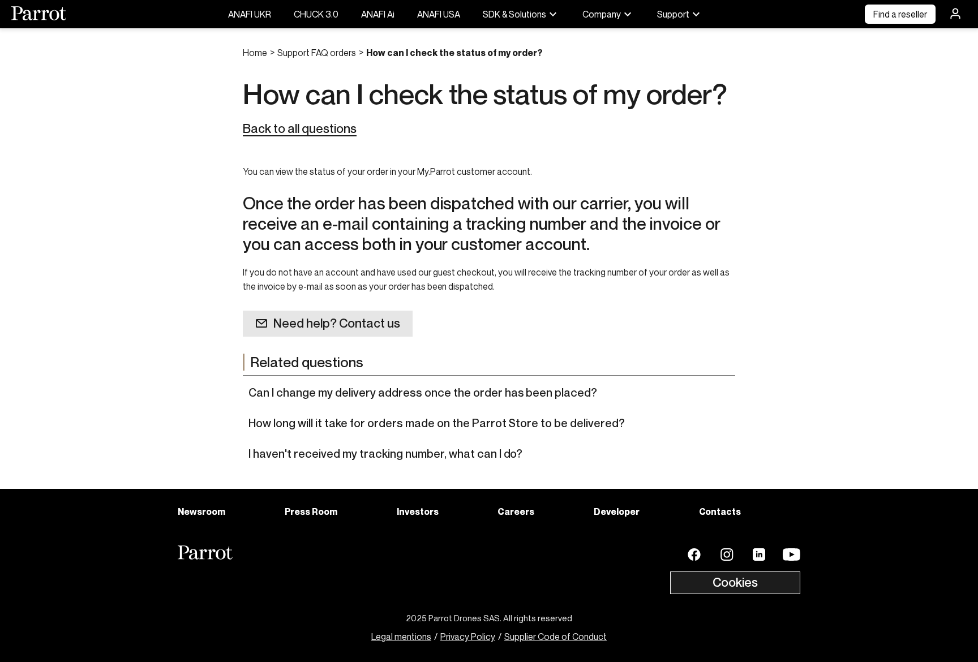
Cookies (735, 582)
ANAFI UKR (249, 14)
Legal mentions (401, 636)
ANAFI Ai (377, 14)
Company (601, 14)
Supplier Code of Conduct (555, 636)
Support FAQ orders (316, 52)
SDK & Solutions (514, 14)
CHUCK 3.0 (316, 14)
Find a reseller (900, 14)
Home (255, 52)
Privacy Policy (467, 636)
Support (673, 14)
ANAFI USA (438, 14)
